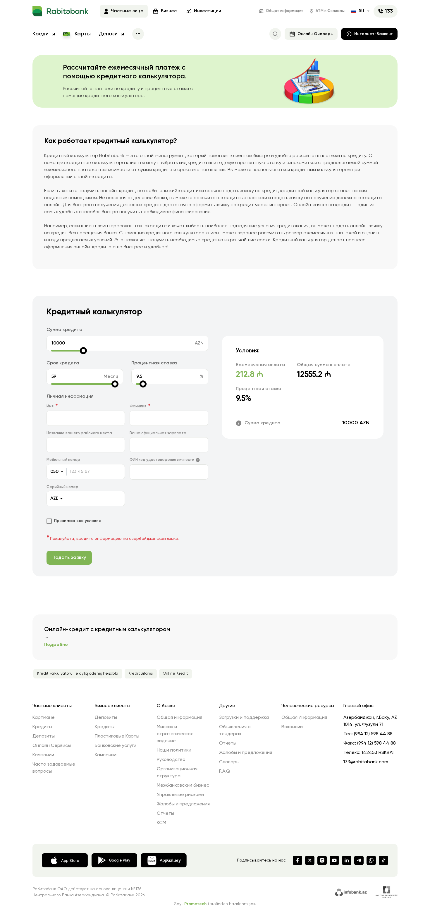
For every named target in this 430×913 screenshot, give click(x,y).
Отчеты (165, 813)
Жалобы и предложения (183, 804)
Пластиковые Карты (117, 736)
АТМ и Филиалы (330, 11)
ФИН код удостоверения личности (162, 460)
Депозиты (111, 34)
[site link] (352, 892)
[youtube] (334, 860)
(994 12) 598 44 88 (373, 734)
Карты (82, 34)
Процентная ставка (154, 363)
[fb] (297, 860)
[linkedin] (346, 860)
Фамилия (138, 406)
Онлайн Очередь (315, 34)
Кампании (43, 755)
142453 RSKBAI (377, 752)
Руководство (171, 759)
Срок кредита (63, 363)
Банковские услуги (115, 745)
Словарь (229, 762)
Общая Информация (304, 717)
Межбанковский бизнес (183, 785)
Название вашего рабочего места (79, 433)
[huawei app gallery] (164, 860)
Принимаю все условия (77, 521)
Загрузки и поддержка (244, 717)
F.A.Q (224, 771)
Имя (50, 406)
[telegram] (359, 860)
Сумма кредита (64, 330)
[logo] (60, 11)
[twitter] (309, 860)
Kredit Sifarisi (140, 674)
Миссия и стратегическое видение (175, 734)
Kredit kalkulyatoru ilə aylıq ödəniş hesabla (77, 674)
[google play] (114, 859)
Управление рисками (180, 795)
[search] (275, 34)
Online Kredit (175, 674)
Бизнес (169, 11)
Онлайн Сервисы (51, 745)
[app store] (65, 860)
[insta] (322, 860)
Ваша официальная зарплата (158, 433)
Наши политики (174, 750)
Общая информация (284, 11)
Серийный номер (62, 487)
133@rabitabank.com (365, 762)
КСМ (161, 823)
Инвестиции (207, 11)
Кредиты (43, 34)
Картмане (43, 717)
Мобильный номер (63, 460)
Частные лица (127, 11)
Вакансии (292, 727)
